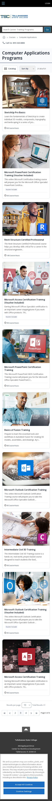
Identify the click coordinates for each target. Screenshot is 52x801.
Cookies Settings (24, 791)
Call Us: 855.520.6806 (13, 42)
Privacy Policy (32, 777)
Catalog (12, 68)
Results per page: (14, 705)
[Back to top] (26, 742)
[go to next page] (10, 713)
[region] (24, 776)
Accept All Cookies (24, 784)
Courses (12, 37)
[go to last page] (4, 713)
